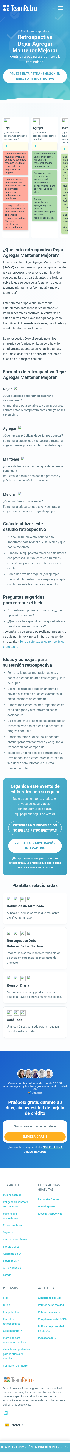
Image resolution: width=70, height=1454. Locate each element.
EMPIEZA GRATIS (35, 1136)
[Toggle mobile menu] (60, 8)
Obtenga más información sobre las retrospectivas (35, 828)
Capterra (37, 1093)
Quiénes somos (12, 1194)
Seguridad (9, 1232)
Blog (5, 1297)
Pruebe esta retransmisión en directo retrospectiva (35, 76)
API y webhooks (12, 1267)
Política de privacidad (51, 1304)
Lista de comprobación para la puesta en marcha (16, 1354)
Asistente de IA (12, 1253)
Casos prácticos (12, 1225)
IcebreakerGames (48, 1199)
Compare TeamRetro (15, 1365)
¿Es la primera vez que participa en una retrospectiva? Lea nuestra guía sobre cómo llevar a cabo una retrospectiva (35, 863)
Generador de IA (12, 1330)
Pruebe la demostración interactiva (35, 845)
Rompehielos (11, 1312)
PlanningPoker (47, 1206)
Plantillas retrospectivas (35, 31)
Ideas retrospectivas (50, 1213)
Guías (6, 1304)
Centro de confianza (15, 1239)
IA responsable (47, 1337)
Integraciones (11, 1246)
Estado (7, 1275)
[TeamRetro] (20, 8)
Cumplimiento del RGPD (52, 1319)
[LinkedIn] (5, 1412)
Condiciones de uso (49, 1297)
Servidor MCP (11, 1260)
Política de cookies (49, 1312)
